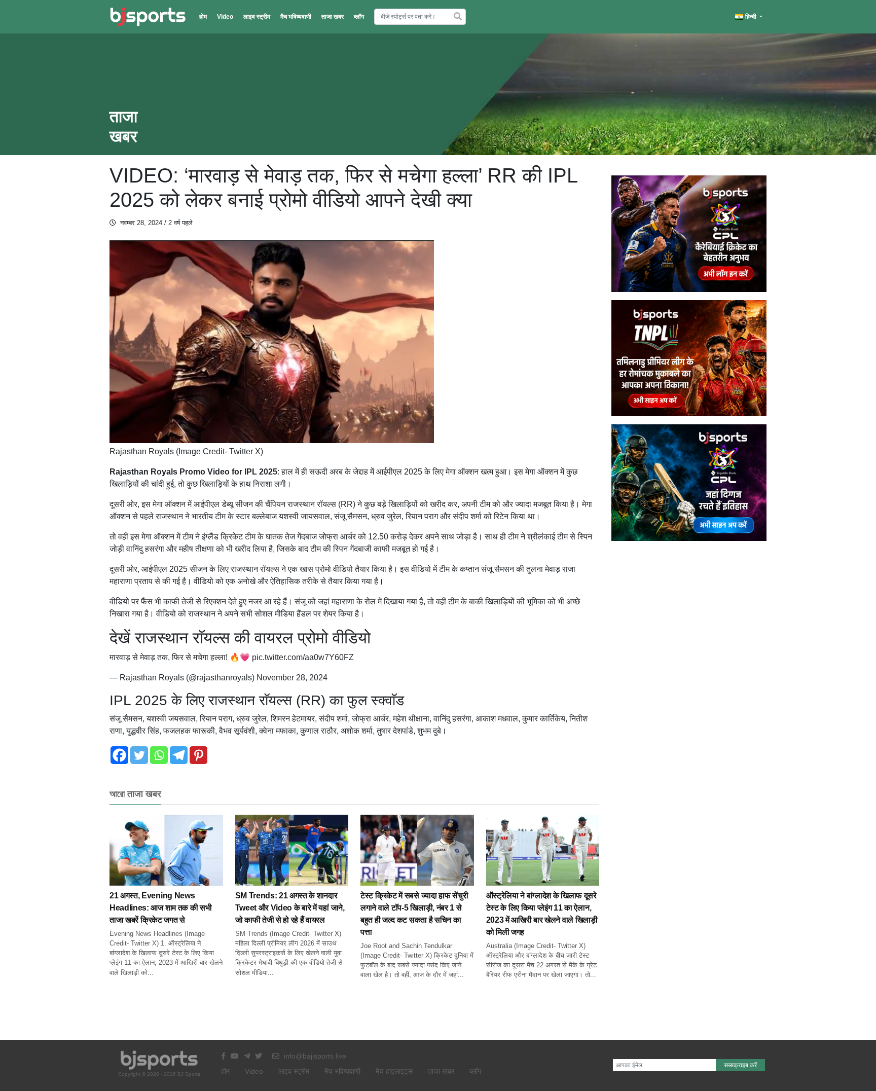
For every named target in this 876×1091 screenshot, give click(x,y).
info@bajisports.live (314, 1056)
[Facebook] (119, 755)
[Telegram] (179, 755)
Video (225, 16)
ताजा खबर (332, 16)
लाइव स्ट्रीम (256, 16)
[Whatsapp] (159, 755)
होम (203, 16)
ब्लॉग (359, 16)
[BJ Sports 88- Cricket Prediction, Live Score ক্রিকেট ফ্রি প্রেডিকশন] (148, 16)
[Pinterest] (198, 755)
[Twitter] (139, 755)
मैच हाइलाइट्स (394, 1071)
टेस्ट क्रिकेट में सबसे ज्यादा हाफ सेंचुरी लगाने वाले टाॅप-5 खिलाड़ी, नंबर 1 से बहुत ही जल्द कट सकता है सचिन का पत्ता (414, 913)
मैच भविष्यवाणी (295, 16)
